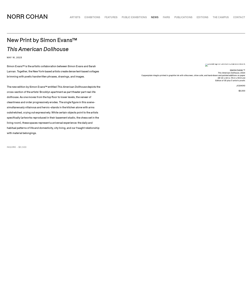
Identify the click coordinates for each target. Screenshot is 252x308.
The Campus (221, 17)
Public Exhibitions (134, 17)
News (155, 17)
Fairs (166, 17)
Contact (239, 17)
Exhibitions (92, 17)
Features (111, 17)
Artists (75, 17)
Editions (202, 17)
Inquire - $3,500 (17, 147)
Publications (183, 17)
